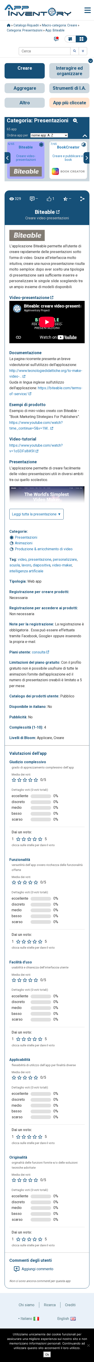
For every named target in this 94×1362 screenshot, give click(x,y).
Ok (47, 1354)
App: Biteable (55, 30)
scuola (14, 565)
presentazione (39, 559)
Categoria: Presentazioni (24, 30)
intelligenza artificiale (26, 571)
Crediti (70, 1305)
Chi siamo (26, 1305)
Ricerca (50, 1305)
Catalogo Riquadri (26, 25)
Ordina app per (17, 135)
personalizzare (65, 559)
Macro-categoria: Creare (59, 25)
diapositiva (41, 565)
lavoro (26, 565)
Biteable (45, 212)
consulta (39, 652)
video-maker (62, 565)
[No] (88, 1345)
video (22, 559)
